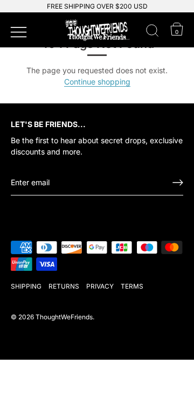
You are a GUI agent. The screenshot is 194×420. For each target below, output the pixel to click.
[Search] (152, 32)
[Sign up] (177, 182)
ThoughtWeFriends (64, 317)
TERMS (132, 286)
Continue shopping (97, 81)
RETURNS (63, 286)
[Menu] (17, 31)
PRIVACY (100, 286)
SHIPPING (26, 286)
